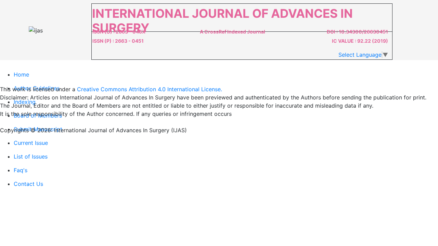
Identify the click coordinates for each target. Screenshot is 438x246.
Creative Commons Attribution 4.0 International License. (149, 89)
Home (21, 74)
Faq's (20, 170)
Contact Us (28, 183)
